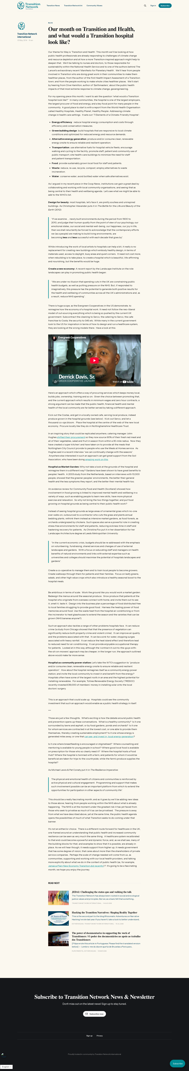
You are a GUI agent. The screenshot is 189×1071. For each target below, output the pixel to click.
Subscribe (165, 5)
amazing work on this (96, 459)
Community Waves (94, 5)
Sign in (153, 5)
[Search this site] (145, 6)
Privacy (100, 1036)
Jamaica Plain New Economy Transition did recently (75, 866)
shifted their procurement (71, 437)
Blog (50, 23)
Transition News (53, 5)
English (5, 1067)
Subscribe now (96, 1014)
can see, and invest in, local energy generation (108, 736)
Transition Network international (27, 35)
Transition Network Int (73, 5)
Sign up (89, 1036)
